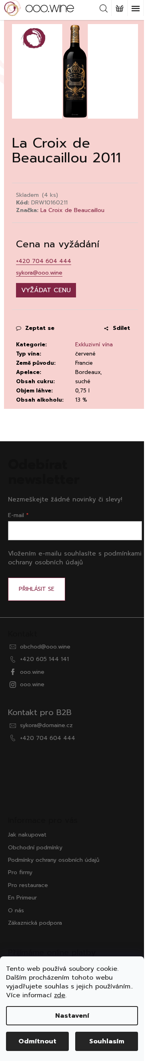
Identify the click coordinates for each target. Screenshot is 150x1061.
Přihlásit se (36, 589)
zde (59, 995)
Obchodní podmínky (35, 847)
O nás (16, 910)
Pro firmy (20, 872)
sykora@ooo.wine (39, 273)
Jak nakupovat (27, 835)
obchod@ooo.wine (45, 647)
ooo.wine (32, 672)
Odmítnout (37, 1041)
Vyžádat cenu (46, 290)
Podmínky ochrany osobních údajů (53, 860)
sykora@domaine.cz (46, 725)
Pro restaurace (28, 885)
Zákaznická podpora (35, 923)
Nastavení (72, 1016)
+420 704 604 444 (43, 261)
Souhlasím (106, 1041)
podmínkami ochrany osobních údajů (75, 558)
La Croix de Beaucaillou (72, 210)
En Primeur (22, 897)
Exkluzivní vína (94, 344)
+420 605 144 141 (44, 659)
